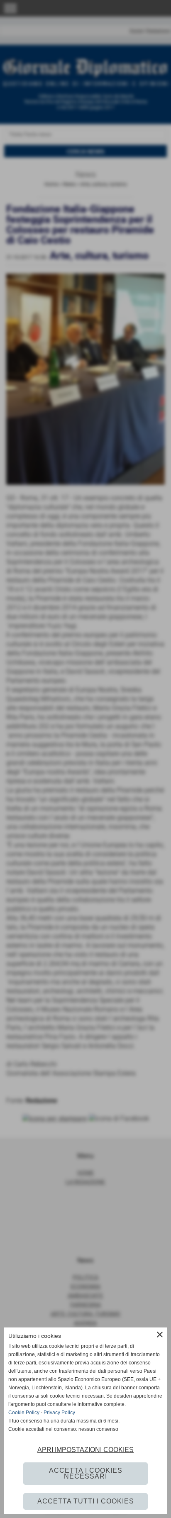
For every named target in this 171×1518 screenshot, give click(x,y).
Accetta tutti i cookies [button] (85, 1501)
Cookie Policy (23, 1412)
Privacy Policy (59, 1412)
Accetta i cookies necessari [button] (85, 1473)
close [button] (160, 1335)
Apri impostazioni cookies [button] (85, 1449)
